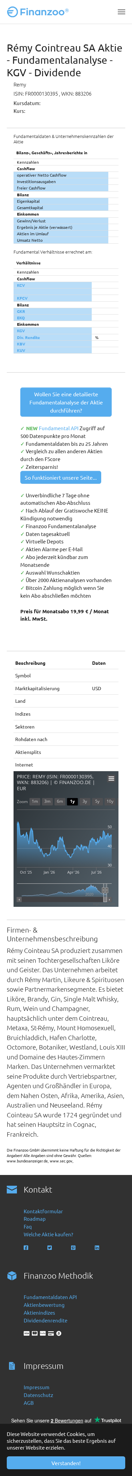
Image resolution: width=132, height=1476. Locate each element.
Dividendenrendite (45, 1320)
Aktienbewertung (44, 1304)
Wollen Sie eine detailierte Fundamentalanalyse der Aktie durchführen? (66, 402)
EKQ (21, 317)
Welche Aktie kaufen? (48, 1234)
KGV (21, 330)
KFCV (22, 298)
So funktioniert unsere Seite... (61, 477)
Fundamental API (59, 428)
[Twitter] (50, 1247)
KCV (21, 285)
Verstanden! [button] (66, 1462)
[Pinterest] (74, 1247)
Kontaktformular (43, 1211)
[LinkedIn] (98, 1247)
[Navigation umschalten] (121, 12)
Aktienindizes (39, 1312)
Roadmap (35, 1218)
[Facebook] (26, 1247)
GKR (21, 311)
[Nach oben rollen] (117, 1461)
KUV (21, 350)
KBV (21, 343)
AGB (29, 1402)
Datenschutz (38, 1395)
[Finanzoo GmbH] (39, 12)
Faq (28, 1226)
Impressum (36, 1387)
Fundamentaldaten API (50, 1297)
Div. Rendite (28, 337)
